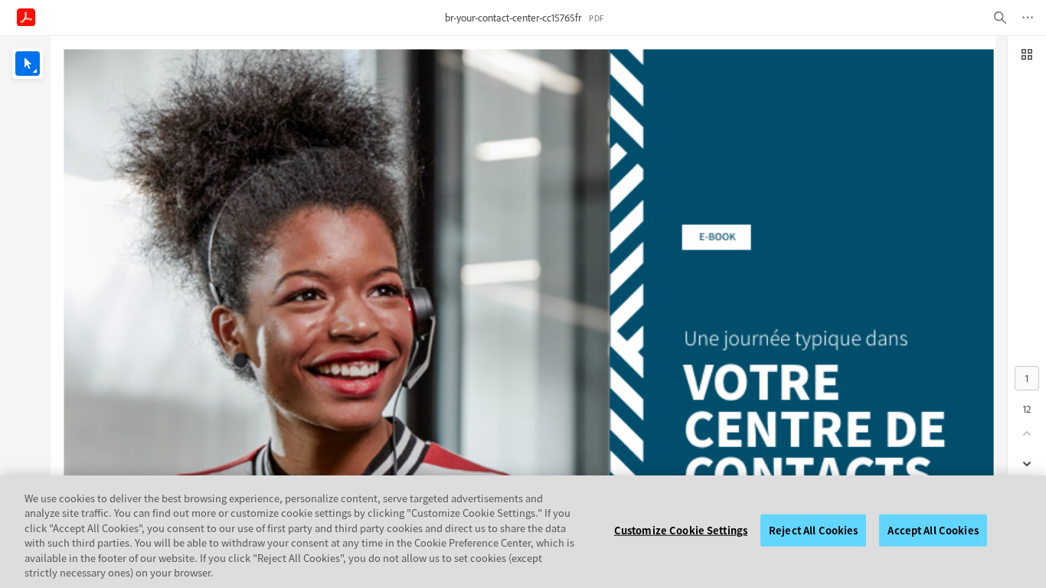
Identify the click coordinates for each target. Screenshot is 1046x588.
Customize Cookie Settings (680, 530)
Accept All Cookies (932, 530)
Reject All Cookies (813, 530)
